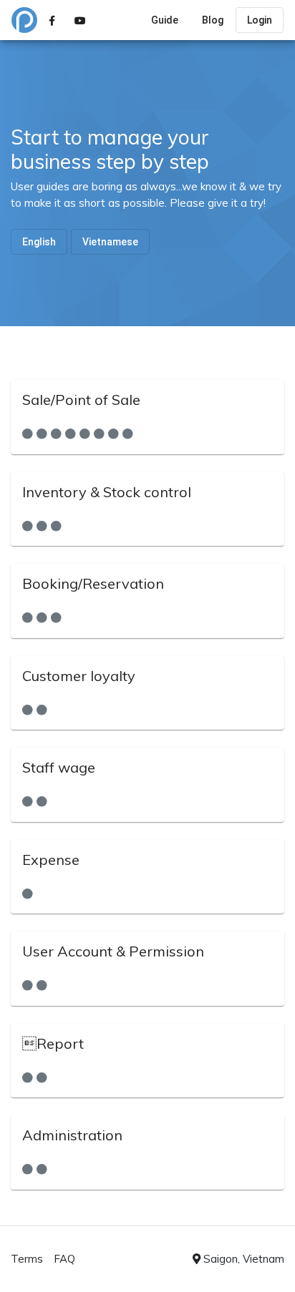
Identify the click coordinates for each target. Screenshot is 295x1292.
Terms (27, 1259)
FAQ (64, 1259)
